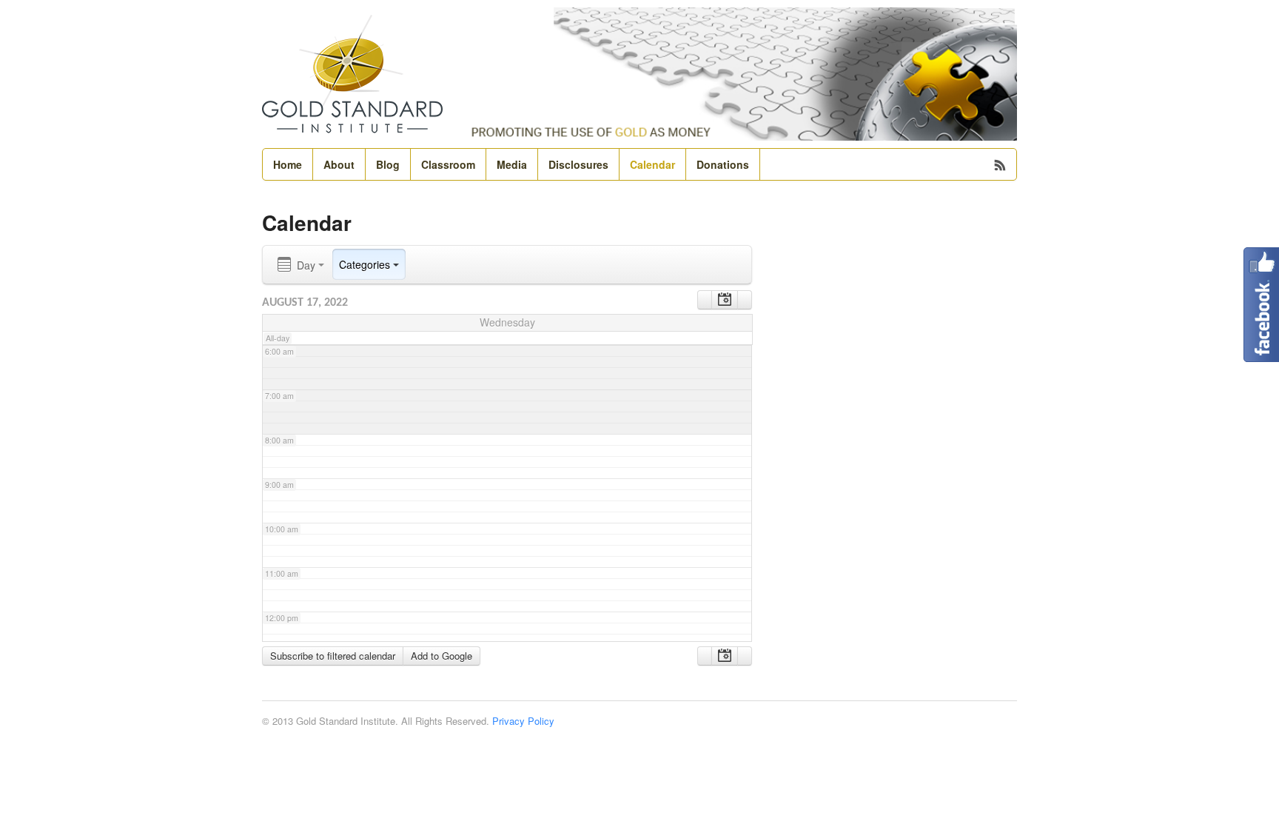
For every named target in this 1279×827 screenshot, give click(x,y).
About (339, 164)
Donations (722, 164)
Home (287, 164)
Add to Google (441, 656)
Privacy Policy (523, 721)
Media (512, 164)
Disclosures (578, 164)
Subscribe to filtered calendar (332, 656)
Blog (388, 164)
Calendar (652, 164)
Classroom (448, 164)
